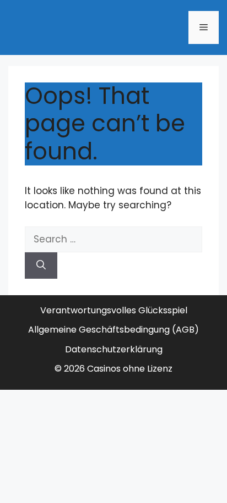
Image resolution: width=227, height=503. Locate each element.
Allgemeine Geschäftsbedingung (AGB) (113, 329)
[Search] (41, 265)
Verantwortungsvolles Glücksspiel (113, 310)
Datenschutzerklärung (114, 349)
